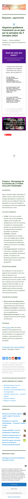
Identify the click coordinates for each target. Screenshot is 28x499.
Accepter (14, 484)
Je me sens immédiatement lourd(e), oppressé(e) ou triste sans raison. (14, 79)
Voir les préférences (14, 493)
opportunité (21, 367)
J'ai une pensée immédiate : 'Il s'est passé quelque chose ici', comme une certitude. (13, 100)
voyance (8, 327)
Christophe (5, 366)
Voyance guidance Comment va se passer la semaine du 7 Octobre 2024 (13, 31)
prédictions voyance (13, 369)
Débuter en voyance (10, 400)
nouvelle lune (13, 367)
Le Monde (7, 367)
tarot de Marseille (16, 371)
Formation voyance (8, 460)
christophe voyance (13, 366)
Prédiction (4, 369)
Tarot (10, 371)
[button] (25, 466)
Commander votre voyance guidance (13, 347)
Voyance (21, 362)
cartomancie (11, 364)
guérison (21, 366)
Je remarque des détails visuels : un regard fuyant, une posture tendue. (13, 89)
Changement (18, 364)
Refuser (14, 489)
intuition (6, 362)
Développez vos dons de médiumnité (13, 458)
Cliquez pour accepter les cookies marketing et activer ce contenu (14, 123)
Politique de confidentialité (14, 496)
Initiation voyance (9, 398)
